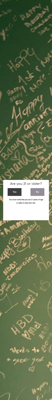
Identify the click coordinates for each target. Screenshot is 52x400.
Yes (15, 192)
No (37, 192)
